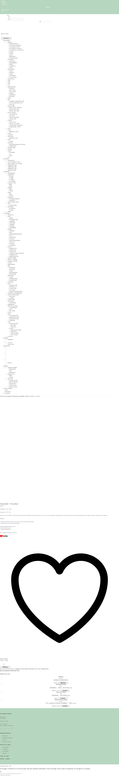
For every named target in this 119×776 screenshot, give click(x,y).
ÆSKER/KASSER (13, 280)
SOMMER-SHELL (12, 146)
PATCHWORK (11, 59)
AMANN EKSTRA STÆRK (16, 330)
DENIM (9, 98)
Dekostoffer (11, 69)
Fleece (9, 130)
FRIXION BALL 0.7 (13, 286)
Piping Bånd (12, 222)
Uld (9, 157)
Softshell (10, 142)
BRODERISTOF (12, 369)
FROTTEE (11, 53)
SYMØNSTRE (12, 200)
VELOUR (11, 141)
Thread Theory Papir (13, 202)
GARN (6, 390)
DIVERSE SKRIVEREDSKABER (15, 291)
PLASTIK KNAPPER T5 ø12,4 (14, 162)
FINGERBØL (11, 230)
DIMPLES (11, 64)
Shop (5, 396)
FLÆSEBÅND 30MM (13, 219)
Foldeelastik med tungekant (16, 253)
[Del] (13, 773)
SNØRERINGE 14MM (12, 165)
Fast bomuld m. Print (14, 46)
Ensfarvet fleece (13, 131)
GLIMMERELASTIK (13, 254)
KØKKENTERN (12, 56)
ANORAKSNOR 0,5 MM (14, 317)
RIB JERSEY (12, 96)
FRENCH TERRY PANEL (14, 110)
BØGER (9, 211)
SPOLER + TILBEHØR (12, 259)
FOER (9, 128)
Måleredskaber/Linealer (15, 234)
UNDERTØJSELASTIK (13, 256)
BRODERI (6, 366)
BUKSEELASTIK (12, 250)
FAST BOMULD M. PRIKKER (15, 48)
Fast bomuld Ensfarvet (15, 45)
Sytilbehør (6, 213)
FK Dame (11, 176)
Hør (9, 82)
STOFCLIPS (11, 238)
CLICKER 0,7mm (12, 288)
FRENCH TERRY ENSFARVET (15, 107)
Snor (9, 314)
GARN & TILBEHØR (8, 388)
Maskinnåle (12, 269)
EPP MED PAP (12, 208)
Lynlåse (10, 262)
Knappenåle (12, 267)
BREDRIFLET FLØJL (13, 138)
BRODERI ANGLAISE (13, 43)
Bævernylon (11, 78)
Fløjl (9, 83)
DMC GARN (10, 378)
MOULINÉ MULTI (12, 383)
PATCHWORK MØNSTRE (14, 198)
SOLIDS (11, 67)
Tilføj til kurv (5, 667)
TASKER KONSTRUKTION (14, 240)
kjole (47, 668)
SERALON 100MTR (15, 333)
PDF (9, 203)
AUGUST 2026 (11, 344)
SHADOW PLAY (12, 66)
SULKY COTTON (14, 334)
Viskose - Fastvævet (14, 123)
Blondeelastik (13, 248)
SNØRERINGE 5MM (12, 170)
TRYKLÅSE (11, 243)
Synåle (11, 270)
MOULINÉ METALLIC (13, 382)
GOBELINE (11, 72)
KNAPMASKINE (11, 160)
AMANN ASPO (14, 331)
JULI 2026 (10, 342)
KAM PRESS (6, 158)
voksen (11, 195)
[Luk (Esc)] (18, 773)
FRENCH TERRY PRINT (14, 109)
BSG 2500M (13, 325)
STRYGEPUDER (12, 302)
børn (40, 668)
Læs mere (65, 690)
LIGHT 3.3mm (12, 290)
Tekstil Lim (12, 242)
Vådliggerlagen (13, 58)
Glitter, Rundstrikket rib (15, 102)
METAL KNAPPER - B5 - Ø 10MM (15, 163)
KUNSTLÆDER (12, 75)
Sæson (9, 150)
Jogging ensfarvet (14, 117)
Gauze (10, 54)
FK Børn (11, 178)
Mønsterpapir (11, 264)
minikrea (10, 187)
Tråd (9, 322)
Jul (10, 154)
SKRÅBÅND (11, 226)
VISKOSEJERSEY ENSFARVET (16, 125)
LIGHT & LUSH (12, 122)
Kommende (10, 339)
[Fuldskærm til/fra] (7, 773)
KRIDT (10, 232)
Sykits (9, 312)
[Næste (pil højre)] (7, 775)
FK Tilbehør (12, 181)
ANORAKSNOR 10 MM (14, 318)
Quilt (9, 139)
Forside (1, 396)
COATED (11, 70)
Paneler (11, 93)
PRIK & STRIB (12, 90)
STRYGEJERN (11, 301)
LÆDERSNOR (12, 320)
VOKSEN (11, 377)
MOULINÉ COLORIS (13, 380)
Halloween (12, 152)
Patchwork (11, 282)
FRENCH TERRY (11, 106)
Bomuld (10, 42)
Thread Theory (13, 205)
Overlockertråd (13, 323)
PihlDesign (10, 197)
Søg (8, 15)
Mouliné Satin (12, 385)
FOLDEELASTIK (12, 251)
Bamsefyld (10, 214)
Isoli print (12, 115)
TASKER (11, 277)
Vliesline (10, 336)
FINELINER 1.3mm (13, 285)
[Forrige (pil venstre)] (2, 775)
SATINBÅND (11, 224)
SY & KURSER (7, 393)
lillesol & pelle (12, 182)
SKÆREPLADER (11, 299)
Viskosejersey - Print (15, 126)
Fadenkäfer (11, 174)
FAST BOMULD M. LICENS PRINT (16, 50)
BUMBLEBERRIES (13, 62)
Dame (10, 186)
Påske (10, 155)
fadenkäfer (43, 668)
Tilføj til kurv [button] (63, 682)
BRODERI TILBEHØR (12, 367)
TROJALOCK (13, 326)
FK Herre (11, 179)
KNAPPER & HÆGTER (12, 261)
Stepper (10, 149)
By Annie (11, 210)
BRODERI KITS (11, 374)
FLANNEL (11, 51)
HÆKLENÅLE (8, 391)
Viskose (10, 120)
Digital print (12, 91)
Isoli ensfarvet (13, 114)
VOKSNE (11, 190)
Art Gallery (12, 61)
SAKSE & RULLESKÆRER (13, 294)
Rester (10, 362)
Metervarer (7, 40)
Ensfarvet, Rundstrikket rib (16, 101)
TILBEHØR (11, 298)
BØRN (10, 375)
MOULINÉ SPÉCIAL (13, 386)
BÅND (9, 216)
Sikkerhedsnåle (13, 272)
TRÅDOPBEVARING (13, 278)
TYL (9, 85)
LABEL (10, 309)
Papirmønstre (11, 173)
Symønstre (6, 171)
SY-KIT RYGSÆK (13, 77)
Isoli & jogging (12, 112)
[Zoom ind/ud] (2, 773)
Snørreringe (11, 304)
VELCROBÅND (12, 245)
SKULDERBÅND (12, 227)
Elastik (10, 246)
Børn (10, 184)
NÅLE (10, 370)
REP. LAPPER (12, 310)
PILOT (9, 283)
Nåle (9, 266)
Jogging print (12, 118)
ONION (9, 192)
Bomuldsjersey (12, 86)
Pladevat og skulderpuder (15, 293)
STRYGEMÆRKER (13, 307)
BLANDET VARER (11, 147)
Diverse (10, 229)
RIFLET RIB (11, 104)
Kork (9, 80)
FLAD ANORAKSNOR (13, 315)
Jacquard (10, 134)
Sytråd (11, 328)
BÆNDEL (11, 218)
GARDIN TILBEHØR (12, 258)
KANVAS (11, 74)
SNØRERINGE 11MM (12, 168)
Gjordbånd (12, 221)
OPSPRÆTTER (12, 237)
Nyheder (26, 668)
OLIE (10, 235)
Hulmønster (12, 94)
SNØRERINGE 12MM (12, 166)
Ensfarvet (12, 88)
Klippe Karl (12, 296)
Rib (8, 99)
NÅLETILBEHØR (12, 274)
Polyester (10, 136)
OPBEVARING (11, 275)
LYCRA (9, 133)
